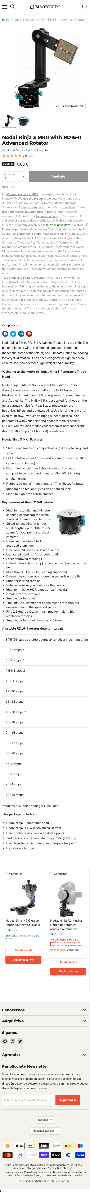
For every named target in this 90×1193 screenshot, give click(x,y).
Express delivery (47, 216)
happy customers (32, 207)
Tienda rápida (23, 950)
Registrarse (68, 1100)
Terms (40, 313)
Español (43, 1120)
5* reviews (68, 207)
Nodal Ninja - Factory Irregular (27, 150)
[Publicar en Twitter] (13, 334)
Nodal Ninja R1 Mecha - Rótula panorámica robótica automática (67, 925)
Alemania (43, 1131)
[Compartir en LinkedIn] (21, 334)
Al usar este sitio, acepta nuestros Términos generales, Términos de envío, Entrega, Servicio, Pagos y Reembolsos (43, 1166)
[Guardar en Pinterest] (29, 334)
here (17, 256)
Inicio (5, 20)
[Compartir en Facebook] (5, 334)
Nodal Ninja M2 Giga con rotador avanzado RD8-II (23, 923)
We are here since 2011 (22, 194)
